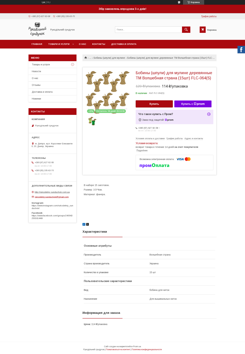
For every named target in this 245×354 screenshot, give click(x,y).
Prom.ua (137, 346)
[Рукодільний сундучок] (37, 35)
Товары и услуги (41, 64)
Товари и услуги (59, 44)
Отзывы (36, 85)
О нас (82, 44)
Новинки (36, 98)
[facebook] (83, 225)
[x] (87, 225)
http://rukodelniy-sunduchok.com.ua (52, 192)
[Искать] (186, 29)
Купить (154, 103)
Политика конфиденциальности (147, 349)
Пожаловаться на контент (118, 349)
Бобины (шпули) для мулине (109, 57)
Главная (37, 44)
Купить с (187, 103)
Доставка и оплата (123, 44)
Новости (36, 71)
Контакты (98, 44)
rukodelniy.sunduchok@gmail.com (52, 197)
